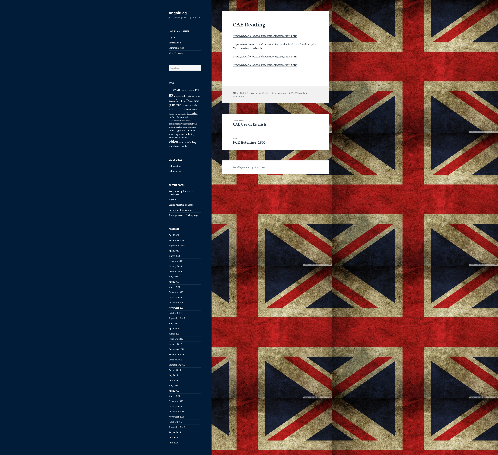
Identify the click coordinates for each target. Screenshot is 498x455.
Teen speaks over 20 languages (184, 215)
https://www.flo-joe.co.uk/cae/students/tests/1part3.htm (265, 35)
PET (180, 124)
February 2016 (176, 401)
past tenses (174, 123)
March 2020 (174, 255)
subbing (190, 134)
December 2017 (176, 302)
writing (185, 146)
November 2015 (176, 416)
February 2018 (176, 292)
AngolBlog (178, 12)
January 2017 (175, 344)
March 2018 (174, 287)
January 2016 (175, 406)
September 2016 (177, 364)
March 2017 (174, 333)
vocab (181, 142)
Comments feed (176, 47)
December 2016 (176, 349)
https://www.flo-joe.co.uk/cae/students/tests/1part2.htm (265, 56)
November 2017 (176, 307)
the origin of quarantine (181, 210)
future (190, 101)
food (173, 101)
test (190, 138)
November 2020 (176, 240)
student (182, 134)
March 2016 (174, 396)
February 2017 (176, 338)
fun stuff (181, 100)
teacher (185, 137)
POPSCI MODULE (190, 124)
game (196, 100)
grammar (175, 105)
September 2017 (177, 318)
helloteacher (175, 171)
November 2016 (176, 354)
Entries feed (175, 42)
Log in (172, 37)
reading (174, 130)
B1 (197, 90)
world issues (175, 146)
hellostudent (175, 166)
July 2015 (173, 437)
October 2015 (175, 421)
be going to (177, 96)
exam (198, 96)
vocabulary (190, 142)
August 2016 (175, 370)
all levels (182, 90)
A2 (174, 90)
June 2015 (173, 442)
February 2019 (176, 261)
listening (192, 113)
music (186, 117)
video (173, 141)
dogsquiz (173, 199)
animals (191, 91)
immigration (182, 114)
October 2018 (175, 271)
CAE (296, 93)
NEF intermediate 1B (176, 121)
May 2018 (173, 276)
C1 (183, 96)
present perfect (175, 127)
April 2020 (174, 250)
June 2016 (173, 380)
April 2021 (174, 235)
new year (187, 121)
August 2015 (175, 432)
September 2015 (177, 427)
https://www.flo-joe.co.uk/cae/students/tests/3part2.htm (265, 65)
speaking (173, 134)
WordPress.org (176, 53)
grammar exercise (190, 105)
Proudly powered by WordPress (249, 167)
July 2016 (173, 375)
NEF (190, 118)
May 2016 (173, 385)
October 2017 (175, 313)
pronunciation (189, 127)
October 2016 (175, 359)
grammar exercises (183, 109)
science (182, 131)
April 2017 (174, 328)
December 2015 (176, 411)
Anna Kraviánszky (261, 93)
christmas (190, 96)
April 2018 (174, 281)
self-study (190, 130)
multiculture (176, 117)
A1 (170, 90)
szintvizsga (174, 137)
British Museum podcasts (181, 204)
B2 (171, 95)
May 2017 (173, 323)
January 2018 (175, 297)
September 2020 (177, 245)
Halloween (173, 114)
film (170, 101)
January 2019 (175, 266)
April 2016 (174, 390)
